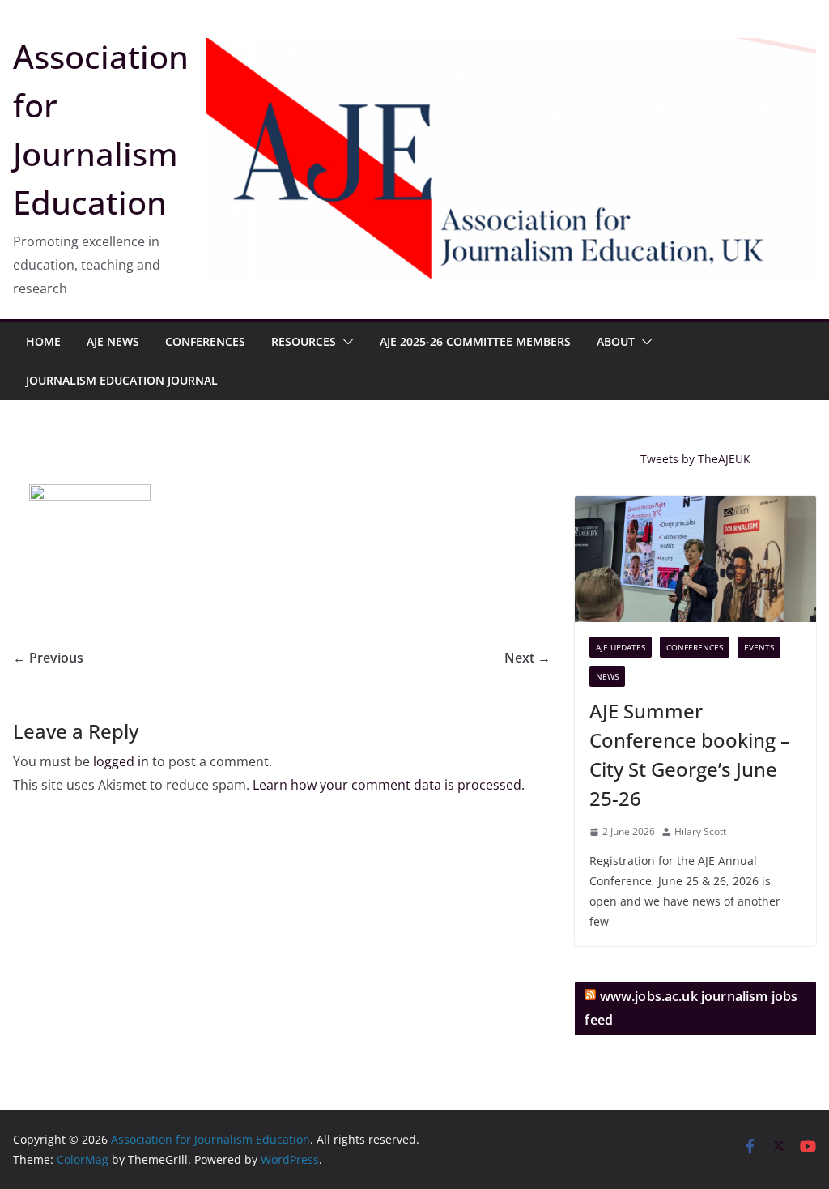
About (616, 341)
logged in (121, 761)
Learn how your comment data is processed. (389, 785)
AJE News (113, 341)
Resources (303, 341)
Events (759, 647)
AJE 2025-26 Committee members (475, 341)
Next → (527, 658)
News (607, 676)
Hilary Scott (700, 831)
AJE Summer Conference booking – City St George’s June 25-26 (689, 754)
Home (43, 341)
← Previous (48, 658)
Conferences (205, 341)
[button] (345, 341)
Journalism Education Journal (122, 380)
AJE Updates (620, 647)
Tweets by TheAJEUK (695, 459)
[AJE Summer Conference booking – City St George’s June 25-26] (695, 559)
